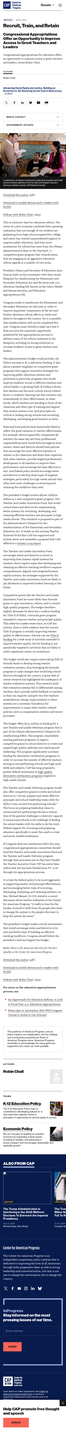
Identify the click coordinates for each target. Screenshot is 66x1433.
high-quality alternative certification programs (27, 774)
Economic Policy (18, 1128)
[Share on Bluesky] (30, 103)
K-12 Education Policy (22, 1103)
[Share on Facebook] (14, 103)
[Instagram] (26, 1288)
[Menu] (60, 5)
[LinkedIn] (32, 1288)
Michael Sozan (9, 1226)
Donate (46, 5)
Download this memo (15, 195)
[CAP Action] (13, 1381)
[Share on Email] (38, 103)
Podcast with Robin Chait (18, 214)
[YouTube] (19, 1288)
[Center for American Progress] (7, 5)
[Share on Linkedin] (22, 103)
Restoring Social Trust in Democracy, (42, 90)
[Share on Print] (46, 103)
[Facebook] (12, 1288)
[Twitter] (5, 1288)
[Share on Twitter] (6, 103)
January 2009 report (29, 543)
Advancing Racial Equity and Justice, (23, 88)
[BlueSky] (40, 1288)
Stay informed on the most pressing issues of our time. (27, 1315)
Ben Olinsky (22, 1226)
